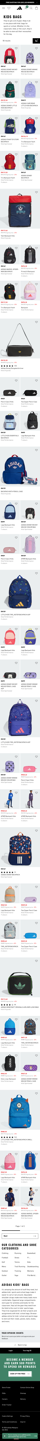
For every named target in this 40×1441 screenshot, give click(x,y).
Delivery (23, 1399)
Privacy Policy (25, 1416)
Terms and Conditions (9, 1422)
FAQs (4, 1393)
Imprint (22, 1422)
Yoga (16, 1275)
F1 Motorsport (31, 1258)
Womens (30, 1271)
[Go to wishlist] (9, 8)
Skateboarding (33, 1267)
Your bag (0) (27, 1350)
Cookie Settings (7, 1416)
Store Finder (6, 1387)
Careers (4, 1399)
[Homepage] (19, 9)
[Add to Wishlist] (16, 49)
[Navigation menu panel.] (3, 8)
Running (18, 1253)
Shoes (17, 1258)
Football (5, 1258)
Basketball (31, 1253)
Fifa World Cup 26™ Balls (31, 1276)
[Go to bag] (36, 8)
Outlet (4, 1275)
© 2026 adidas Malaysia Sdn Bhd (10, 1429)
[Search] (31, 8)
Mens (4, 1267)
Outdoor (5, 1271)
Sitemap (23, 1393)
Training (18, 1271)
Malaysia (23, 1438)
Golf (3, 1262)
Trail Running (20, 1267)
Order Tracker (7, 1405)
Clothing (5, 1253)
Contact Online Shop (27, 1387)
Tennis (17, 1262)
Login (11, 1350)
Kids (29, 1262)
